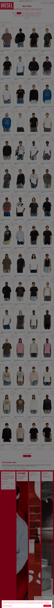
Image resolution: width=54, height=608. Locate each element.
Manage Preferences (30, 602)
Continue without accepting (7, 605)
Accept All (47, 605)
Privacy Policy (40, 602)
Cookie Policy (46, 602)
